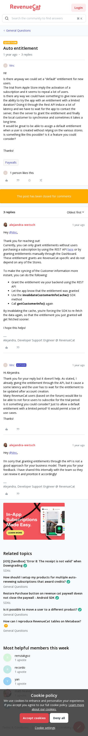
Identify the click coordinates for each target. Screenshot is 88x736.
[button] (4, 8)
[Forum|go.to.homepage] (25, 7)
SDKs (6, 570)
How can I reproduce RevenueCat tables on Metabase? (42, 621)
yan (17, 679)
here (70, 249)
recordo (20, 667)
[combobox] (44, 18)
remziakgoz (22, 656)
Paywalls (11, 162)
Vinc (12, 65)
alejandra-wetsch (22, 225)
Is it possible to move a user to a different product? (40, 609)
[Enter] (6, 18)
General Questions (18, 30)
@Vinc (13, 232)
